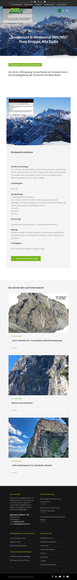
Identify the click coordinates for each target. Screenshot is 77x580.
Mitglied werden (28, 4)
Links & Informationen (47, 549)
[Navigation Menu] (67, 11)
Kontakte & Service (49, 4)
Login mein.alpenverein (17, 538)
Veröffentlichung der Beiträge (20, 556)
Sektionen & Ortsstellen (48, 542)
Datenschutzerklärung (47, 564)
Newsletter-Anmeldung (18, 545)
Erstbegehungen (38, 31)
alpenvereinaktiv (61, 4)
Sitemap (43, 553)
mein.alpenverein (17, 4)
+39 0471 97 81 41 (18, 522)
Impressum (44, 557)
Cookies (43, 561)
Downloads (38, 4)
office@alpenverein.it (22, 524)
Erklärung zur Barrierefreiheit (19, 560)
